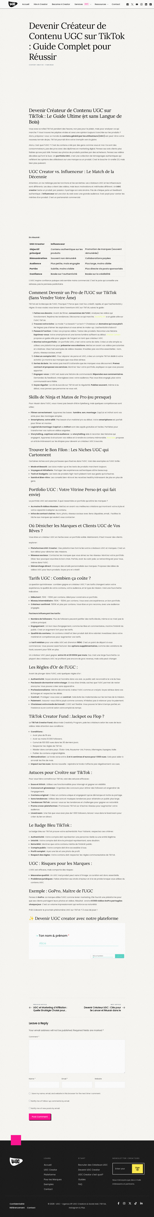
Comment (34, 1037)
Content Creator (36, 65)
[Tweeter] (132, 4)
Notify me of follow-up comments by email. (50, 1101)
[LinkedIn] (146, 4)
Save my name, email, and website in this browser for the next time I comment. (66, 1093)
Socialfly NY (100, 316)
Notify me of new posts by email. (45, 1108)
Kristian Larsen (113, 334)
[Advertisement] (77, 86)
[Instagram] (141, 4)
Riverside (111, 437)
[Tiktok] (150, 4)
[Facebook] (127, 4)
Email (65, 1079)
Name (32, 1079)
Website (98, 1079)
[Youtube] (137, 4)
